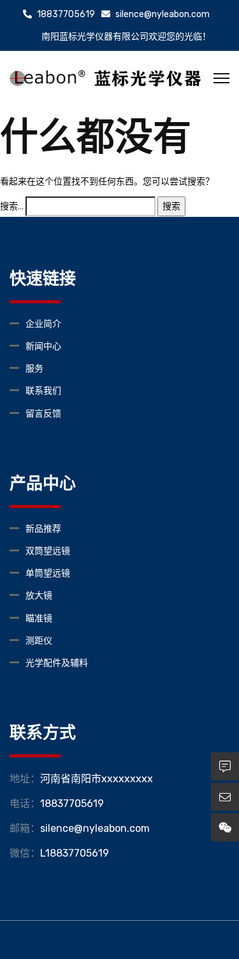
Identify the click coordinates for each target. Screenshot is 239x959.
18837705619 (65, 14)
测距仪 (38, 640)
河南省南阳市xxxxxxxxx (96, 779)
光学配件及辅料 (56, 663)
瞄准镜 (38, 618)
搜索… (12, 206)
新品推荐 (43, 528)
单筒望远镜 (47, 573)
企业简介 (43, 324)
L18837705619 (74, 853)
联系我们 (43, 390)
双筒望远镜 (47, 551)
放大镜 (38, 595)
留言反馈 (43, 413)
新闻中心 (43, 346)
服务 (34, 368)
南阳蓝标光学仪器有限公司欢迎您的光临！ (126, 36)
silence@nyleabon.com (161, 14)
